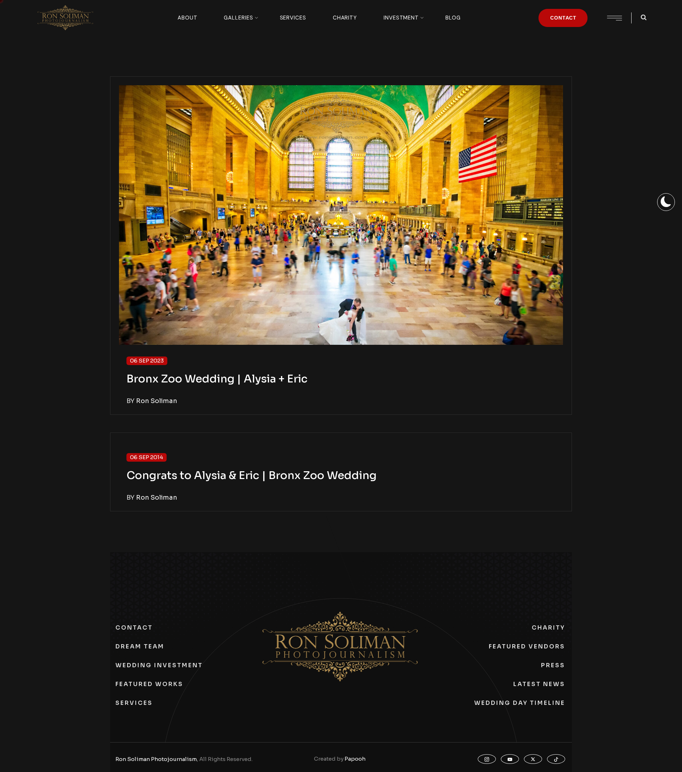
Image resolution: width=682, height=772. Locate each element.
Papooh (355, 758)
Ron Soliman (156, 401)
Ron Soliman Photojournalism (156, 759)
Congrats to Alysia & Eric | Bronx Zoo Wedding (251, 475)
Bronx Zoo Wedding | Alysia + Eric (217, 379)
